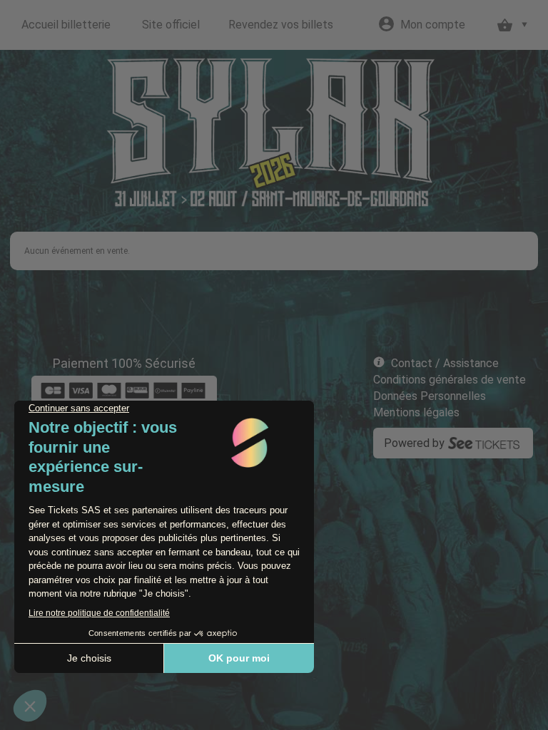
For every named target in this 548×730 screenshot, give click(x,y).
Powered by (414, 443)
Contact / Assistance (445, 363)
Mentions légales (416, 412)
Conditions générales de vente (449, 379)
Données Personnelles (429, 396)
